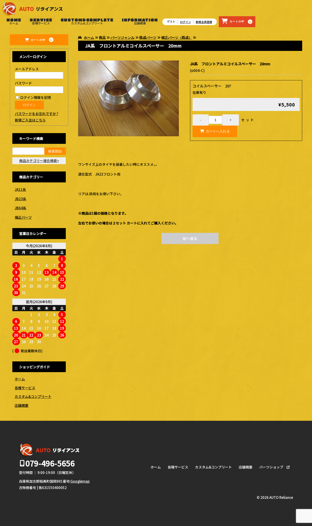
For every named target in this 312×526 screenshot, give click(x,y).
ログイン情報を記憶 (35, 97)
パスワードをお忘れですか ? (36, 113)
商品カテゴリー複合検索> (39, 160)
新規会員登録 (204, 22)
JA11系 (20, 189)
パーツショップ (271, 467)
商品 (102, 37)
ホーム (13, 23)
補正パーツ (23, 217)
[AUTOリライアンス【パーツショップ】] (32, 11)
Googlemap (80, 481)
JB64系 (20, 207)
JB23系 (20, 198)
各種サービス (41, 23)
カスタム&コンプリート (87, 23)
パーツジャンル (123, 37)
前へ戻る (190, 238)
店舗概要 (140, 23)
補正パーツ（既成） (176, 37)
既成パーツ (147, 37)
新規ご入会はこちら (30, 120)
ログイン (185, 22)
